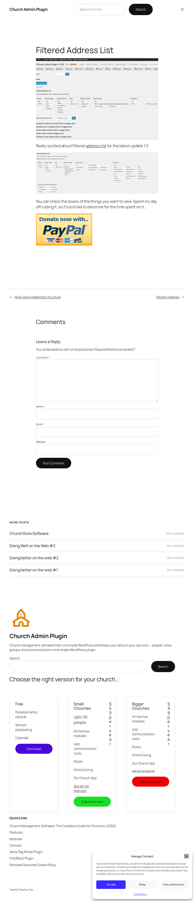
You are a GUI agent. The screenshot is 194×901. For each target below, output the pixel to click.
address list (96, 145)
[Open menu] (182, 9)
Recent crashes (167, 297)
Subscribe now (92, 801)
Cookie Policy (140, 894)
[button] (186, 856)
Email (40, 424)
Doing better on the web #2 (33, 558)
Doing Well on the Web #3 (32, 546)
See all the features (81, 788)
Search (141, 9)
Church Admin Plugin (28, 9)
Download (34, 748)
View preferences (173, 884)
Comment (42, 357)
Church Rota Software (28, 533)
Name (40, 406)
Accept (111, 884)
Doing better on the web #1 (33, 570)
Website (40, 442)
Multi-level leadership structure (38, 297)
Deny (142, 884)
